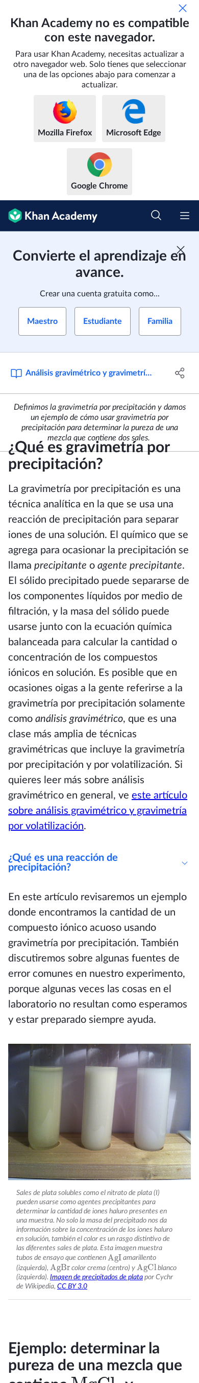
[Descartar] (183, 8)
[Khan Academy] (48, 216)
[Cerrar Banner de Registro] (180, 250)
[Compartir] (180, 373)
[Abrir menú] (185, 215)
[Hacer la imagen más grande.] (99, 1112)
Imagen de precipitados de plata (96, 1277)
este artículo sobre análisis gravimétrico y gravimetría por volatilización (97, 810)
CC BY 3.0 (72, 1286)
